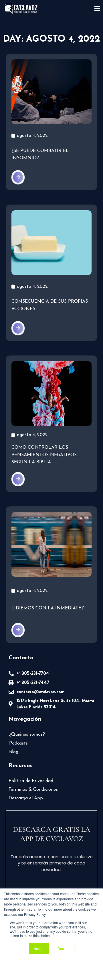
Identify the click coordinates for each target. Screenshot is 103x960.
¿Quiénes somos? (27, 734)
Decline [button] (64, 948)
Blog (13, 752)
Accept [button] (39, 948)
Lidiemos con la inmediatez (47, 608)
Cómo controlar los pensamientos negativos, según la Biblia (44, 455)
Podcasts (18, 743)
